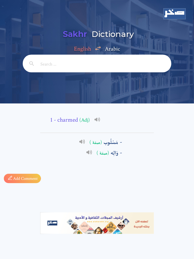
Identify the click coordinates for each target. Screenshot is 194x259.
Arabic (112, 49)
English (82, 49)
